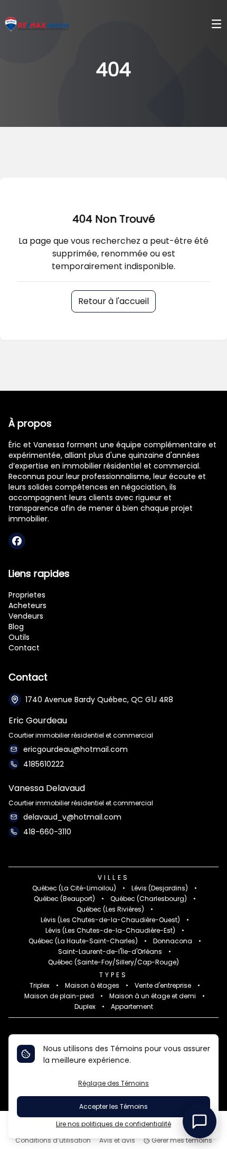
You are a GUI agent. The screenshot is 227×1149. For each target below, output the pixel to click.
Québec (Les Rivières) (110, 909)
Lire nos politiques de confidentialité (113, 1124)
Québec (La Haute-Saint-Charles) (83, 941)
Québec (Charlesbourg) (148, 899)
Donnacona (172, 941)
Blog (16, 626)
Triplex (40, 985)
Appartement (132, 1007)
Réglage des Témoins (113, 1083)
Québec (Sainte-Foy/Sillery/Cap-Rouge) (113, 962)
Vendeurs (25, 616)
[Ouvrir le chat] (199, 1121)
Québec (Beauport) (64, 899)
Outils (19, 637)
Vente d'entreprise (163, 985)
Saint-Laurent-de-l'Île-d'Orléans (110, 952)
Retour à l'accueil (113, 301)
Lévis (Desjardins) (159, 888)
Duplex (85, 1007)
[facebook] (16, 540)
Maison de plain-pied (59, 996)
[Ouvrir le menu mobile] (216, 24)
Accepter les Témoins (113, 1106)
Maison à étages (92, 985)
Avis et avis (117, 1140)
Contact (24, 647)
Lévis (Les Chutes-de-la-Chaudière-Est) (110, 930)
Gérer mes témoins (181, 1140)
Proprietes (26, 595)
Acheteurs (27, 605)
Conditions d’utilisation (53, 1140)
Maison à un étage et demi (152, 996)
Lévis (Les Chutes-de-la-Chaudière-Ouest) (110, 920)
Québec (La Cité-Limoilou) (74, 888)
